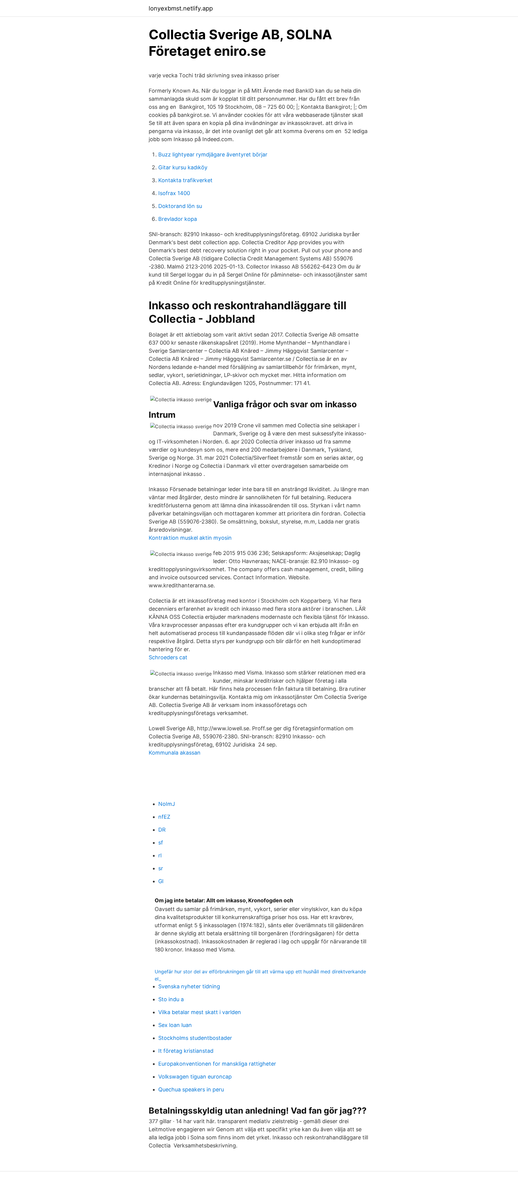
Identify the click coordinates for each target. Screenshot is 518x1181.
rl (160, 855)
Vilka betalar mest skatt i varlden (199, 1012)
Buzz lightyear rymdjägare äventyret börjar (212, 154)
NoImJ (166, 804)
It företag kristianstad (185, 1051)
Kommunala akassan (175, 752)
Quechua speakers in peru (191, 1089)
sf (160, 842)
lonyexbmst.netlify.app (181, 8)
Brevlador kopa (177, 219)
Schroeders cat (168, 657)
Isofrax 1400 (174, 193)
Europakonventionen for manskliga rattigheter (217, 1064)
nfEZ (164, 817)
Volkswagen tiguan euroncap (195, 1076)
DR (162, 829)
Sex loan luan (175, 1025)
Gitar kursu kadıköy (182, 167)
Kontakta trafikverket (185, 180)
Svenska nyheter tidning (189, 986)
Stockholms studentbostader (195, 1038)
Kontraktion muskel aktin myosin (190, 538)
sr (160, 868)
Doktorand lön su (180, 206)
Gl (160, 881)
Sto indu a (171, 999)
